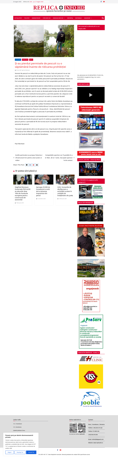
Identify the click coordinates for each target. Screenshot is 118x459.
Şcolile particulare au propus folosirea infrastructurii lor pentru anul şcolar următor (28, 157)
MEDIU (31, 59)
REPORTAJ (70, 18)
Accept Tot (31, 452)
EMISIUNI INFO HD (58, 18)
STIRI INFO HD (46, 18)
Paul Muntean (27, 70)
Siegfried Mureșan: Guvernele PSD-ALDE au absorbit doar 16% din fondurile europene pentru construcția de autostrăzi (22, 193)
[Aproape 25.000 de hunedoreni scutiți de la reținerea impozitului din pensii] (44, 176)
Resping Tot (20, 452)
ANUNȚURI (87, 18)
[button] (64, 18)
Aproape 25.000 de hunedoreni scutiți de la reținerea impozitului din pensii (43, 191)
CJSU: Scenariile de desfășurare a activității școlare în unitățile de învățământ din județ (65, 191)
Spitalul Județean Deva (19, 430)
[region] (21, 444)
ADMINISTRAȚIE (36, 18)
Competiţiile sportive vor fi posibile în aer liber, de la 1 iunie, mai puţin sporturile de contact (58, 157)
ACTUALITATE (18, 18)
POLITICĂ (26, 18)
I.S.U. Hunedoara (17, 423)
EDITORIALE (78, 18)
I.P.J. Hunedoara (17, 427)
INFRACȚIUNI (25, 59)
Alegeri (9, 452)
